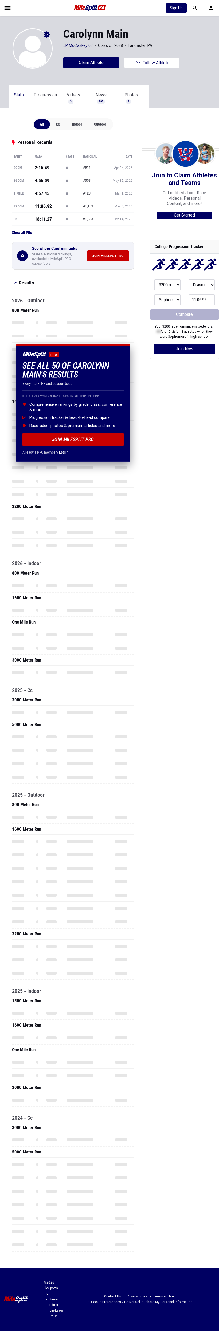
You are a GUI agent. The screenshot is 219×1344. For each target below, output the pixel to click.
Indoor (77, 124)
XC (58, 124)
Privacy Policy (137, 1296)
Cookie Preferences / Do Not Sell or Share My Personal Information (142, 1302)
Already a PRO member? (45, 452)
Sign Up (176, 8)
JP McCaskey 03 (78, 45)
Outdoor (100, 124)
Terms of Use (163, 1296)
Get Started (184, 215)
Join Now (184, 348)
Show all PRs (22, 232)
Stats (19, 94)
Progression (45, 94)
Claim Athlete (91, 62)
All (42, 124)
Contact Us (112, 1296)
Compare (184, 314)
